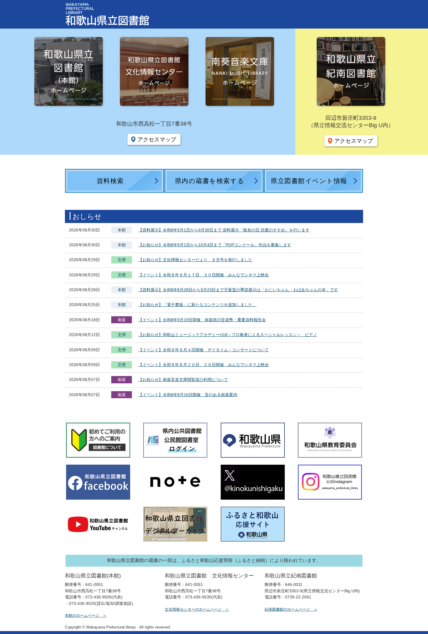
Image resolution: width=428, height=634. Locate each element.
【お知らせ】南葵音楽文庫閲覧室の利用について (183, 379)
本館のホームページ (82, 615)
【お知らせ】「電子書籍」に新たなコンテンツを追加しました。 (197, 304)
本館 (122, 230)
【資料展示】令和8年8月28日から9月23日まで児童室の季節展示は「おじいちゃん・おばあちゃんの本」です (238, 289)
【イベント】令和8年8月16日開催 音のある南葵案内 (187, 394)
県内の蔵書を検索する (210, 181)
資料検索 (110, 181)
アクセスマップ (156, 139)
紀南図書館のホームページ (287, 609)
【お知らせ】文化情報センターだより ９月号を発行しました (195, 259)
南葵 (122, 319)
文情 (122, 260)
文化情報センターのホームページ (193, 609)
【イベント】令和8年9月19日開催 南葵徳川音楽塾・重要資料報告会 (202, 319)
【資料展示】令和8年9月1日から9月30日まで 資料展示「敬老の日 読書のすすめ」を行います (223, 230)
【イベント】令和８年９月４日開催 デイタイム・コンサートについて (203, 349)
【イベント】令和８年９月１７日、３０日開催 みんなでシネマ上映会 (203, 275)
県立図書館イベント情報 (309, 181)
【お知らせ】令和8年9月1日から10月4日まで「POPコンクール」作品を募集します (214, 245)
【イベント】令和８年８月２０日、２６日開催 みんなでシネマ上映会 (203, 364)
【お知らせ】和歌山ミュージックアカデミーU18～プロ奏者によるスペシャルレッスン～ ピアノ (227, 334)
